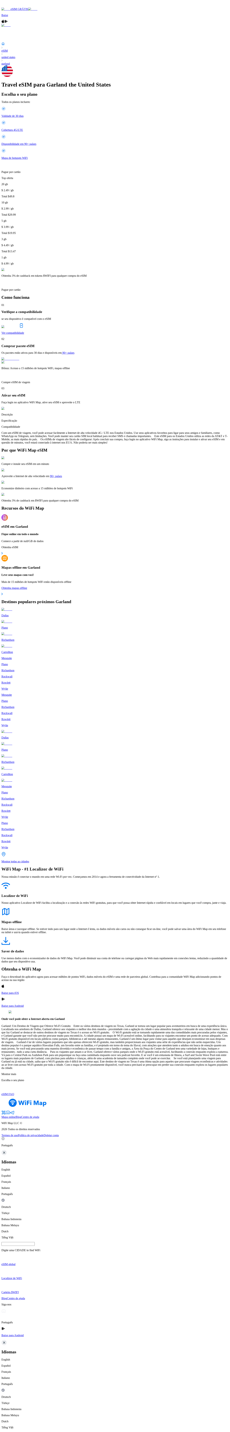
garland (5, 63)
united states (8, 57)
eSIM (4, 50)
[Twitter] (3, 1113)
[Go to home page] (14, 5)
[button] (115, 1142)
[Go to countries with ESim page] (10, 358)
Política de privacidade (31, 1135)
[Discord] (8, 1113)
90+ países (68, 352)
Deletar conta (51, 1135)
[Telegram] (12, 1113)
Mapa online (8, 1116)
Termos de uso (9, 1135)
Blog (18, 1116)
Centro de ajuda (30, 1116)
